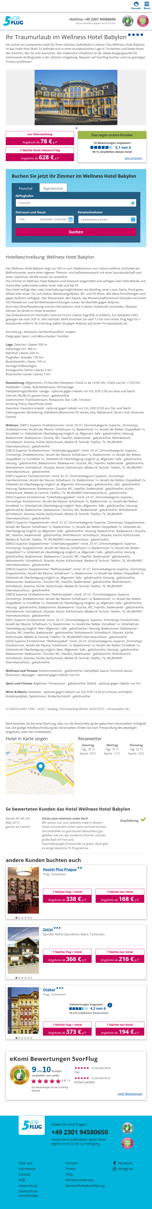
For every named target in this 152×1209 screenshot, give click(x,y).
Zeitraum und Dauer (30, 212)
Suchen (76, 231)
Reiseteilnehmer (90, 212)
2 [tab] (19, 918)
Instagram (125, 1168)
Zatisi (48, 929)
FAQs (69, 1174)
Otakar (49, 989)
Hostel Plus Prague (60, 869)
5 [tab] (28, 918)
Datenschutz (28, 1185)
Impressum (27, 1168)
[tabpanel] (76, 97)
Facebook (125, 1163)
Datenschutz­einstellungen (29, 1193)
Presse (71, 1168)
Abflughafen (24, 196)
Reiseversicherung (79, 1180)
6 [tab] (31, 918)
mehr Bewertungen (130, 1094)
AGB (22, 1180)
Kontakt (24, 1174)
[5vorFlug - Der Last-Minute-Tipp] (13, 21)
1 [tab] (77, 128)
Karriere (72, 1163)
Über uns (25, 1163)
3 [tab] (22, 918)
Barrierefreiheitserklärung (80, 1185)
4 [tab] (25, 918)
